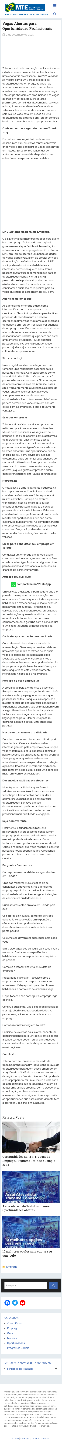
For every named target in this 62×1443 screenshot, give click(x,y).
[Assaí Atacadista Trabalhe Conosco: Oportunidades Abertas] (30, 1187)
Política (45, 1438)
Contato (25, 1438)
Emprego (11, 1266)
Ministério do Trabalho (20, 1368)
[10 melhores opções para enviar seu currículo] (30, 1232)
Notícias (12, 1338)
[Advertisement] (31, 51)
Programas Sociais (18, 1347)
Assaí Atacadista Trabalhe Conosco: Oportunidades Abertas (27, 1208)
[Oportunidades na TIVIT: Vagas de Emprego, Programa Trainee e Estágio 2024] (30, 1137)
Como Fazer (14, 1323)
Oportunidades (16, 1343)
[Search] (53, 1285)
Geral (10, 1333)
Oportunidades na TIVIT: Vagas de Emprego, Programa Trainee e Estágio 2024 (28, 1160)
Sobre (15, 1438)
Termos (35, 1438)
